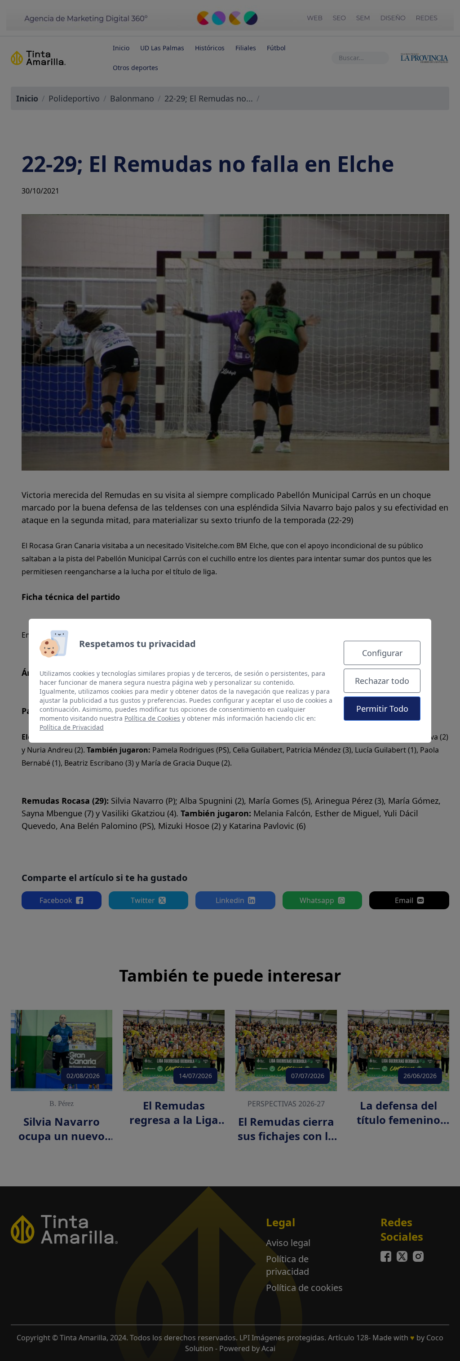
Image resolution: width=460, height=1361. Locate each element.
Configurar (382, 652)
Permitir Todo (382, 708)
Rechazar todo (382, 680)
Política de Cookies (152, 718)
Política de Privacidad (72, 727)
